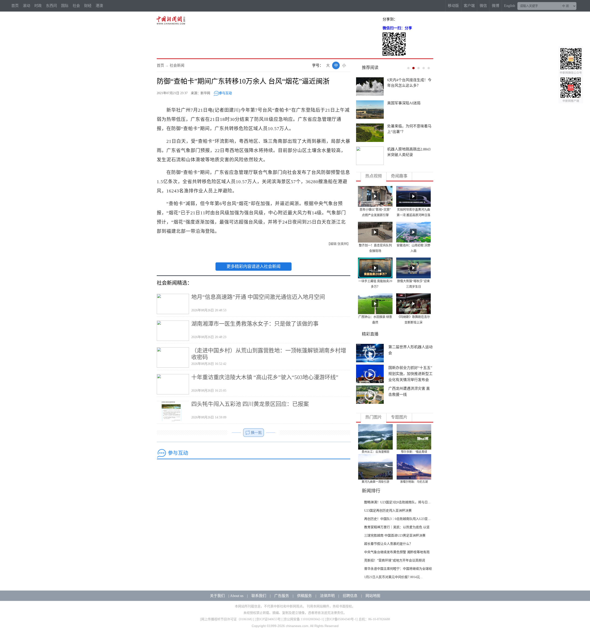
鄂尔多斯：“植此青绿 (414, 451)
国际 (64, 6)
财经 (87, 6)
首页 (15, 6)
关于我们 (217, 596)
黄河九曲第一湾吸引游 (375, 481)
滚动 (26, 6)
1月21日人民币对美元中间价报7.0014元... (393, 577)
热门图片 (373, 417)
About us (236, 596)
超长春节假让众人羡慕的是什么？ (388, 544)
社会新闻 (177, 65)
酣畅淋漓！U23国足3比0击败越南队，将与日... (397, 502)
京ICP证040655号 (268, 619)
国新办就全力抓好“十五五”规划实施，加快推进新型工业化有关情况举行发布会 (410, 374)
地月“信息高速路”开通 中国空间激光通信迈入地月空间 (258, 297)
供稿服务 (304, 596)
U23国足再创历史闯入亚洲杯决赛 (388, 510)
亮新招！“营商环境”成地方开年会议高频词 (394, 560)
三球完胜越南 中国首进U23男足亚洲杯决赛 (394, 535)
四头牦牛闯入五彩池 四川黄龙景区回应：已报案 (250, 404)
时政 (38, 6)
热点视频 (373, 176)
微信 (483, 6)
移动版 (453, 6)
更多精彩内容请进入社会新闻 (253, 266)
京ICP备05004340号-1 (341, 619)
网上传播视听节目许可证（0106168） (227, 619)
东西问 (51, 6)
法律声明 (327, 596)
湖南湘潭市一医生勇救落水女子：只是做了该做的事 (255, 324)
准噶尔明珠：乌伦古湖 (414, 481)
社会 (76, 6)
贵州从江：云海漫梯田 (375, 451)
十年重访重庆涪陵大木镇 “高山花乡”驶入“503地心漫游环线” (264, 377)
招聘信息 (350, 596)
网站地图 (373, 596)
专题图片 (399, 417)
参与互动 (225, 93)
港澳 (99, 6)
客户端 (469, 6)
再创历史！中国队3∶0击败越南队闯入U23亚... (397, 519)
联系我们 (258, 596)
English (509, 6)
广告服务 (281, 596)
